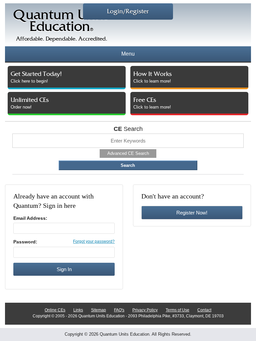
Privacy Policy (145, 310)
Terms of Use (177, 310)
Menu (128, 54)
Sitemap (98, 310)
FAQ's (119, 310)
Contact (204, 310)
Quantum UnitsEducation (61, 25)
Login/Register (128, 11)
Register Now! (191, 212)
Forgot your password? (94, 241)
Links (78, 310)
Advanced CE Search (128, 153)
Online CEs (55, 310)
